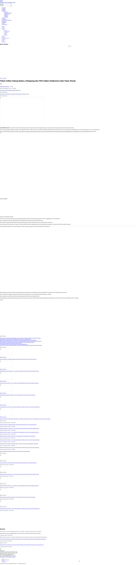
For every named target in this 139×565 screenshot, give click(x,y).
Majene (6, 15)
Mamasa (6, 16)
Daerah (3, 10)
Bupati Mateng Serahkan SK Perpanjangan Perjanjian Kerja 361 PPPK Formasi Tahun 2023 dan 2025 (22, 544)
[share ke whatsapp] (9, 90)
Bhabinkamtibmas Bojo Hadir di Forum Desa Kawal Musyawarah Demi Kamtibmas (17, 497)
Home (3, 558)
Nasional (4, 9)
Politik (3, 18)
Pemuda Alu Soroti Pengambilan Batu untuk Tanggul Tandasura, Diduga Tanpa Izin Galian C (20, 533)
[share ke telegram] (14, 90)
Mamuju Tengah (8, 12)
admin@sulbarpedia (4, 86)
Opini (3, 23)
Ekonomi (4, 21)
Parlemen (4, 19)
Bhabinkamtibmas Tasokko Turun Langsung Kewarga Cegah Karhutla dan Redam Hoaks (19, 474)
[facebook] (2, 2)
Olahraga (4, 22)
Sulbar (3, 8)
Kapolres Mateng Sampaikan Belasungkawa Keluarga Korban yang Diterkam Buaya (18, 462)
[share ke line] (17, 90)
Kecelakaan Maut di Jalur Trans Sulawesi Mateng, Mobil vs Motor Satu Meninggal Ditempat (20, 508)
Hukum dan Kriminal (6, 20)
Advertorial (4, 24)
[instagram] (9, 2)
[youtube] (13, 2)
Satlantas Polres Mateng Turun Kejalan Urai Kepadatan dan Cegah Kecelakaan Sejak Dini (19, 485)
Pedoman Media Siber (5, 559)
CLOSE (1, 0)
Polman (6, 17)
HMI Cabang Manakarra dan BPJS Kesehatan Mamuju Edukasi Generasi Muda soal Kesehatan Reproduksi (23, 539)
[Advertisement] (32, 54)
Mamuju (6, 11)
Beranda (4, 7)
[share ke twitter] (5, 90)
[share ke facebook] (2, 90)
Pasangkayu (7, 14)
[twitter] (5, 2)
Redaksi (3, 560)
